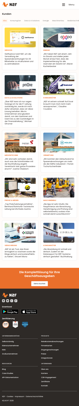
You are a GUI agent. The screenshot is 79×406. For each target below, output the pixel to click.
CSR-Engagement (48, 377)
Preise (43, 354)
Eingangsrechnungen (50, 350)
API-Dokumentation (10, 377)
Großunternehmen (10, 354)
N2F (3, 396)
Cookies (10, 396)
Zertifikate (45, 381)
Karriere (44, 373)
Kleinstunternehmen (10, 345)
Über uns (44, 369)
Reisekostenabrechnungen (52, 341)
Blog (4, 369)
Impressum (19, 396)
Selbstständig (8, 341)
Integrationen (47, 358)
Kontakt (44, 385)
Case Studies (7, 373)
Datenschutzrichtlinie (34, 396)
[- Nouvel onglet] (3, 300)
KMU (4, 350)
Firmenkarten (46, 345)
